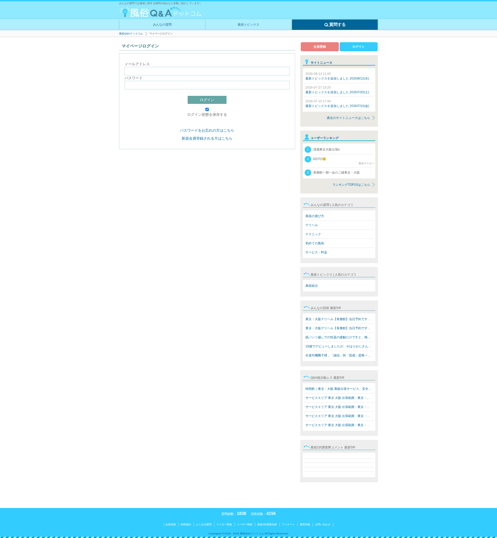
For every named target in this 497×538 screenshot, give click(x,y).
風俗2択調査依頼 (267, 524)
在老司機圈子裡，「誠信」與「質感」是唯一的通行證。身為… (339, 355)
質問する (337, 24)
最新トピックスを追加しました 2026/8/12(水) (337, 76)
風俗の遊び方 (314, 216)
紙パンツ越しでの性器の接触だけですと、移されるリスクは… (339, 337)
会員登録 (319, 46)
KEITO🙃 (340, 161)
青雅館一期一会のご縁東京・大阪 (333, 172)
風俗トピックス (248, 24)
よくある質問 (203, 524)
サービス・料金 (316, 252)
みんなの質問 (162, 24)
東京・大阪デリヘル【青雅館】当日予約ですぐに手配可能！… (339, 319)
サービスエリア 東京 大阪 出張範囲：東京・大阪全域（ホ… (339, 398)
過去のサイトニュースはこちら (348, 118)
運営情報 (305, 524)
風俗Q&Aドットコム (131, 33)
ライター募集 (224, 524)
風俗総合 (311, 286)
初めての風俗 (314, 243)
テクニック (313, 234)
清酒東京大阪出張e (323, 149)
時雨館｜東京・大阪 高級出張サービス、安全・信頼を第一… (339, 389)
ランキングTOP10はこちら (351, 184)
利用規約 (186, 524)
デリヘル (311, 225)
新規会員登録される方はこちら (207, 138)
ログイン (207, 100)
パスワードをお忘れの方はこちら (207, 130)
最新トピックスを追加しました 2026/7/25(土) (337, 90)
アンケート (288, 524)
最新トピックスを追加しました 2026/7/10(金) (337, 103)
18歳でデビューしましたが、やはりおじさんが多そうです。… (339, 346)
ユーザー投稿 (244, 524)
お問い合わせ (323, 524)
